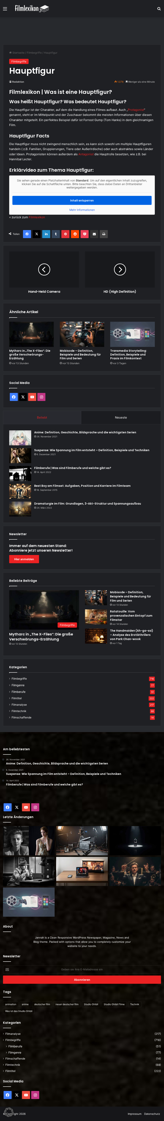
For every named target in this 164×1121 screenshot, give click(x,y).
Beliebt (42, 417)
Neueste (121, 417)
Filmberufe (18, 691)
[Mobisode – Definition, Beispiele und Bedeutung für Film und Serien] (82, 334)
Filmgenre (18, 685)
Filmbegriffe (34, 52)
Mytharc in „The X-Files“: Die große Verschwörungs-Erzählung (29, 354)
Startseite (18, 52)
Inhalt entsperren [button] (82, 200)
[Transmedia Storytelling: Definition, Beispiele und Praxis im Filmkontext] (132, 334)
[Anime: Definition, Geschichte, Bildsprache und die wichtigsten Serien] (20, 437)
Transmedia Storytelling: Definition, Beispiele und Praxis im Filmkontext (128, 354)
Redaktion (18, 81)
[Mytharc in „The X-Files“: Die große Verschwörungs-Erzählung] (31, 334)
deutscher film (42, 1004)
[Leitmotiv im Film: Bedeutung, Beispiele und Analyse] (135, 871)
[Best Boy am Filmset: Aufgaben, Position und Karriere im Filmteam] (20, 491)
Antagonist (86, 154)
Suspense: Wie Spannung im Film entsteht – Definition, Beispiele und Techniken (91, 450)
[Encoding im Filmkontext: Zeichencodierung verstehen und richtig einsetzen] (82, 840)
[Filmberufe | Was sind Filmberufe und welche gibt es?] (20, 473)
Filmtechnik (19, 711)
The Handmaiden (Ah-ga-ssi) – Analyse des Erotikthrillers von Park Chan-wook (131, 635)
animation (10, 1004)
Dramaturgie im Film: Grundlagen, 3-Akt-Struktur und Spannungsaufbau (87, 504)
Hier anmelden (24, 559)
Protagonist (136, 110)
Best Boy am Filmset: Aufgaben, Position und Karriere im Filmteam (82, 486)
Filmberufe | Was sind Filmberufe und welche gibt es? (72, 468)
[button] (9, 1112)
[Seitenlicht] (29, 840)
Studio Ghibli (91, 1004)
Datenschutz (152, 1113)
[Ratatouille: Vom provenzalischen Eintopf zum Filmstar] (96, 616)
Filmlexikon (37, 217)
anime (25, 1004)
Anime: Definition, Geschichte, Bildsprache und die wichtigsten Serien (85, 432)
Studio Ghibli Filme (114, 1004)
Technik (134, 1004)
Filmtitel (17, 698)
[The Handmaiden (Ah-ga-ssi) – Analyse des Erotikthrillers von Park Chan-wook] (96, 636)
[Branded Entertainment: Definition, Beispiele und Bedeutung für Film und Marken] (82, 871)
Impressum (134, 1113)
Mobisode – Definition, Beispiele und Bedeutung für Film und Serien (80, 354)
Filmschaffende (21, 717)
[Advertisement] (82, 30)
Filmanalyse (19, 704)
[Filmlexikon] (32, 8)
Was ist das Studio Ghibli (18, 1011)
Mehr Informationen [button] (82, 209)
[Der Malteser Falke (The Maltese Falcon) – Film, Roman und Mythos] (29, 871)
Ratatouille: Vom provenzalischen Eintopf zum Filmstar (131, 615)
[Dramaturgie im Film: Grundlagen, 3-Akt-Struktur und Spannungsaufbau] (20, 509)
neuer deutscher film (67, 1004)
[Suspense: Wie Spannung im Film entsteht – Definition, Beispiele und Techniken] (20, 455)
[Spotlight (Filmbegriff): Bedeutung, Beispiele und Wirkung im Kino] (135, 840)
